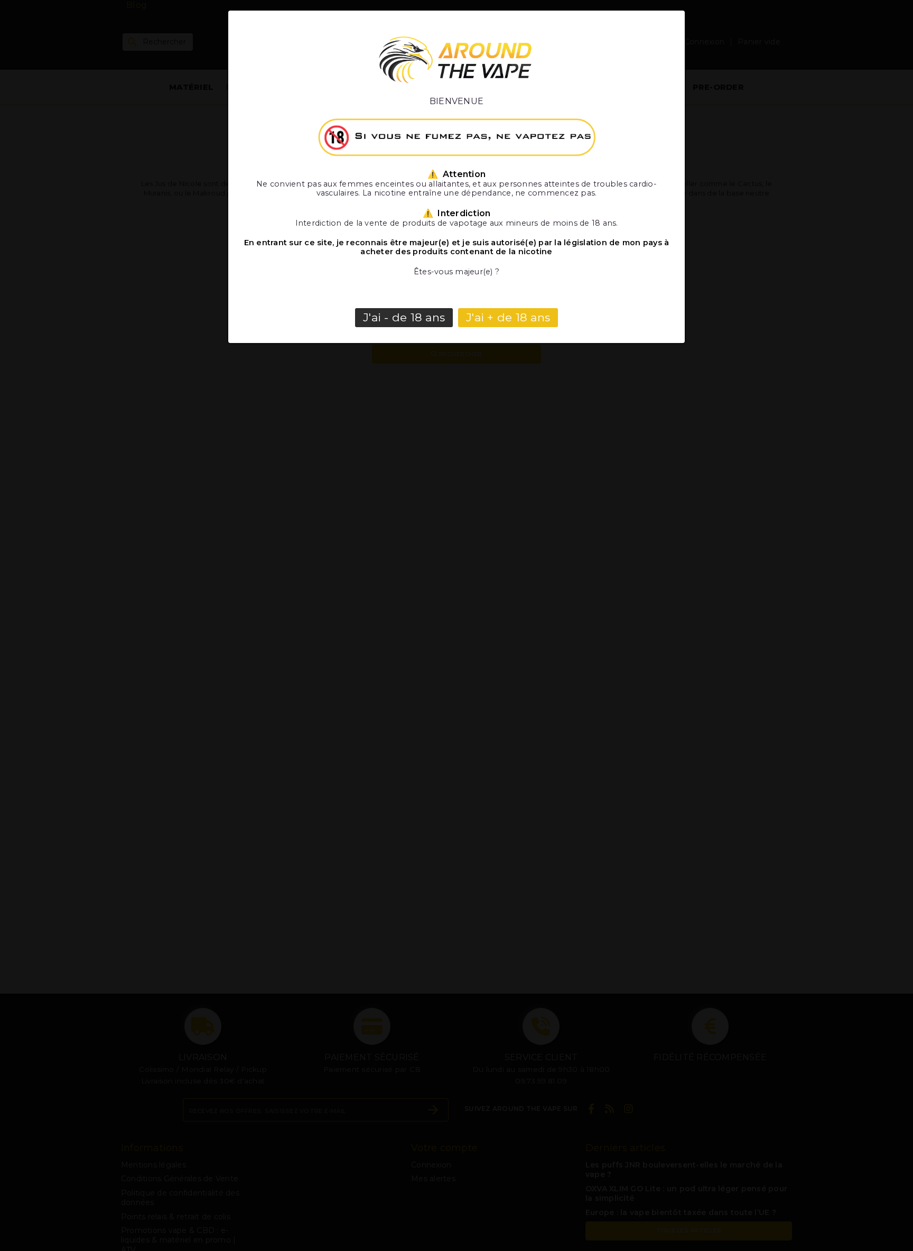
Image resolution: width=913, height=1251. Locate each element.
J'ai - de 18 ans (404, 317)
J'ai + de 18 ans (508, 317)
